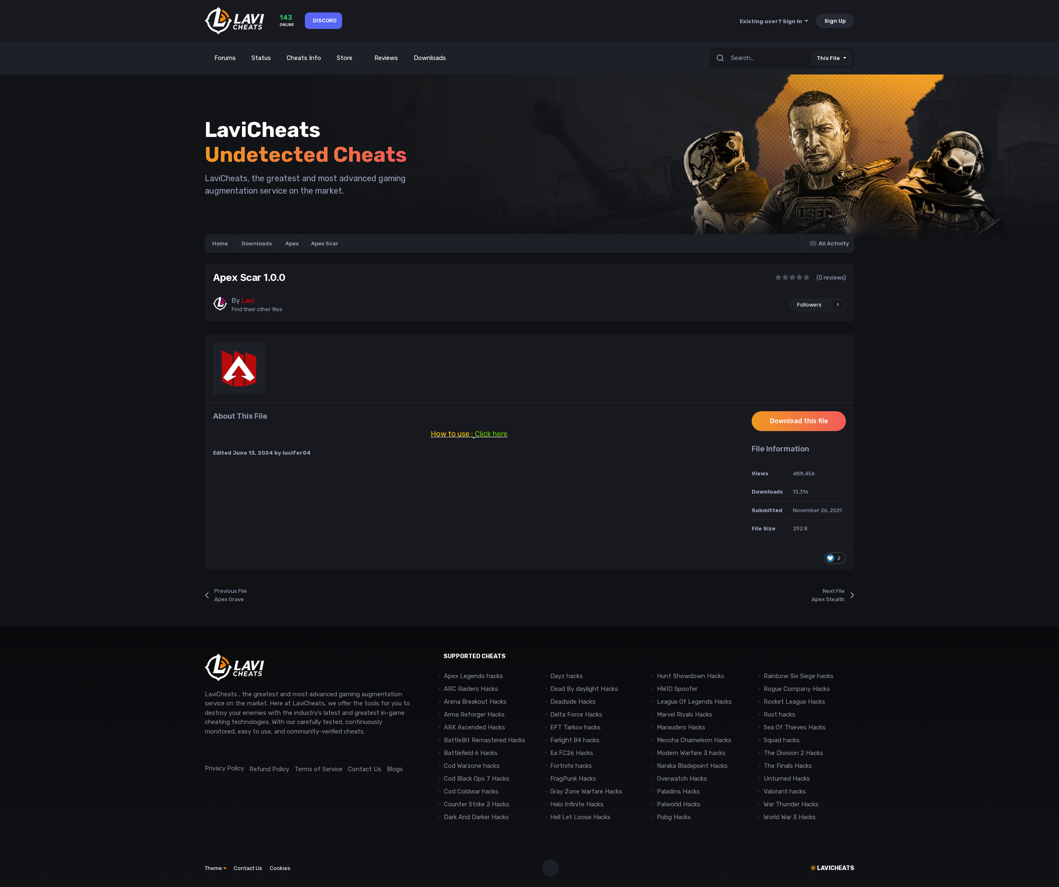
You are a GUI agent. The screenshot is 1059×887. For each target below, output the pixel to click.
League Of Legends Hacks (694, 701)
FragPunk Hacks (573, 778)
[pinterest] (246, 750)
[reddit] (209, 750)
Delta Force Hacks (576, 714)
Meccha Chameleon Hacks (694, 740)
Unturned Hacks (787, 778)
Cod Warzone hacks (472, 766)
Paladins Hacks (678, 791)
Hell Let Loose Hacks (580, 817)
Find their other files (257, 309)
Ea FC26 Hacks (571, 753)
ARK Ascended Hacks (474, 727)
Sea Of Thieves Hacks (795, 727)
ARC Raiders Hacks (471, 689)
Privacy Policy (224, 768)
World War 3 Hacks (790, 817)
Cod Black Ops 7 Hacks (476, 778)
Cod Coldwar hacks (471, 791)
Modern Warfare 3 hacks (691, 753)
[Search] (720, 58)
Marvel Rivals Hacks (684, 714)
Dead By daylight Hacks (584, 689)
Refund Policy (269, 769)
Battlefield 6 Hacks (471, 753)
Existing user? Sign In (772, 21)
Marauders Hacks (681, 727)
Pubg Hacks (674, 817)
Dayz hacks (566, 676)
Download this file (799, 421)
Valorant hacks (785, 791)
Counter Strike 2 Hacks (476, 804)
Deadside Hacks (573, 701)
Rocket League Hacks (794, 701)
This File (828, 58)
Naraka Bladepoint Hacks (692, 766)
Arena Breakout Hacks (475, 701)
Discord (325, 20)
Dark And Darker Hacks (476, 817)
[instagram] (227, 750)
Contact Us (364, 769)
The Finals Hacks (788, 766)
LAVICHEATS (832, 868)
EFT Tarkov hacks (575, 727)
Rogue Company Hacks (797, 689)
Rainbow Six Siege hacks (799, 676)
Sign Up (835, 21)
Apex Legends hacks (473, 676)
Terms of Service (319, 769)
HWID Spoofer (678, 689)
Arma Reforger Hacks (474, 714)
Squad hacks (782, 740)
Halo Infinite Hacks (577, 804)
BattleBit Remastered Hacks (484, 740)
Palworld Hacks (678, 804)
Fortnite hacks (571, 766)
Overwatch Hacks (682, 778)
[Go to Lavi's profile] (220, 304)
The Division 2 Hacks (793, 753)
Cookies (280, 868)
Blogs (395, 769)
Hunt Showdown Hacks (690, 676)
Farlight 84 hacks (574, 740)
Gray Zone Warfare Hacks (586, 791)
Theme (214, 868)
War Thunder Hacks (791, 804)
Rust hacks (779, 714)
